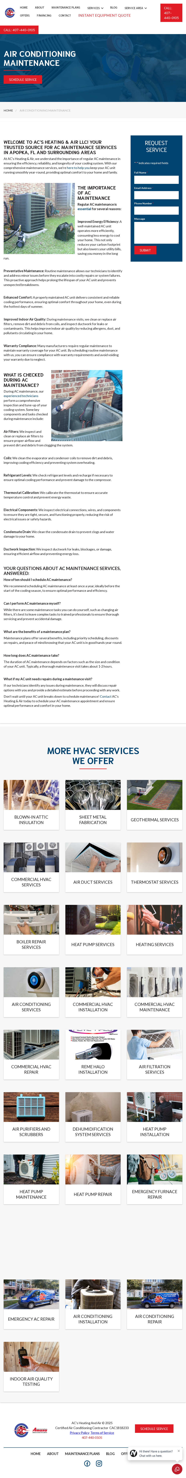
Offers (25, 15)
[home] (10, 13)
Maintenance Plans (66, 7)
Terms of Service (102, 1433)
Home (24, 7)
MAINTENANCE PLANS (82, 1454)
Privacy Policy (79, 1433)
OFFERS (127, 1454)
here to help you (78, 168)
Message (139, 218)
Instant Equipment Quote (104, 15)
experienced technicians (21, 396)
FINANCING (44, 15)
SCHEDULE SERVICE (23, 79)
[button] (95, 8)
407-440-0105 (92, 1438)
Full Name (141, 172)
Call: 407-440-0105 (171, 13)
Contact (65, 15)
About (39, 7)
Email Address (143, 187)
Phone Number (143, 203)
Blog (113, 7)
